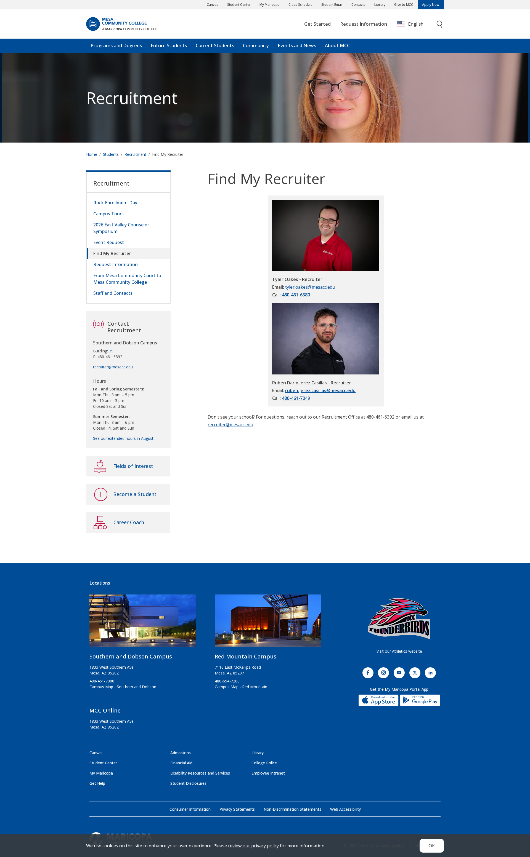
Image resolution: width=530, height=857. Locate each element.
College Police (264, 762)
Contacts (358, 4)
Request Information (363, 24)
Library (379, 4)
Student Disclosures (188, 783)
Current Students (215, 45)
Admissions (180, 752)
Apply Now (430, 4)
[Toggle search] (440, 24)
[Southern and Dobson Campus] (142, 622)
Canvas (212, 4)
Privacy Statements (237, 809)
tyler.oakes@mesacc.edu (310, 287)
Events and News (297, 45)
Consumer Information (190, 809)
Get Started (317, 24)
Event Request (108, 242)
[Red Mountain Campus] (268, 622)
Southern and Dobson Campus (130, 656)
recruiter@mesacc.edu (230, 425)
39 (111, 350)
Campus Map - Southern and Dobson (122, 686)
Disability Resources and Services (200, 773)
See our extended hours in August (123, 438)
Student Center (239, 4)
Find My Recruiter (112, 253)
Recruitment (131, 98)
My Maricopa (269, 4)
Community (256, 45)
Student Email (332, 4)
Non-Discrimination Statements (292, 809)
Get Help (97, 783)
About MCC (337, 45)
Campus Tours (108, 214)
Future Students (169, 45)
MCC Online (105, 710)
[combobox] (414, 24)
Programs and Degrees (116, 45)
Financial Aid (181, 762)
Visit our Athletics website (399, 651)
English (415, 24)
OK (432, 846)
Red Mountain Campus (245, 656)
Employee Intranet (268, 773)
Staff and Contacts (112, 293)
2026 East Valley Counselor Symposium (121, 228)
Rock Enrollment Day (115, 203)
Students (111, 154)
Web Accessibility (345, 809)
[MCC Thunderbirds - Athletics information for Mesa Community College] (399, 619)
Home (91, 154)
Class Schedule (300, 4)
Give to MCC (403, 4)
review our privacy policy (253, 846)
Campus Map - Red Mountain (241, 686)
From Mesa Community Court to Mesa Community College (127, 278)
